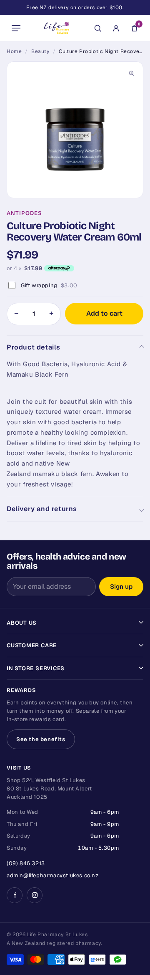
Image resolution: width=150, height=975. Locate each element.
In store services (36, 668)
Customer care (32, 645)
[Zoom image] (131, 73)
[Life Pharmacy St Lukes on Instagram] (34, 895)
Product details (33, 347)
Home (14, 51)
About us (22, 622)
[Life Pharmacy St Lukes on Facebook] (14, 895)
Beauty (40, 51)
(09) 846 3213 (26, 863)
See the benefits (40, 739)
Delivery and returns (42, 508)
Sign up (121, 586)
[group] (75, 129)
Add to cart (104, 313)
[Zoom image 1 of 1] (75, 129)
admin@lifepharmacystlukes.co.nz (53, 875)
